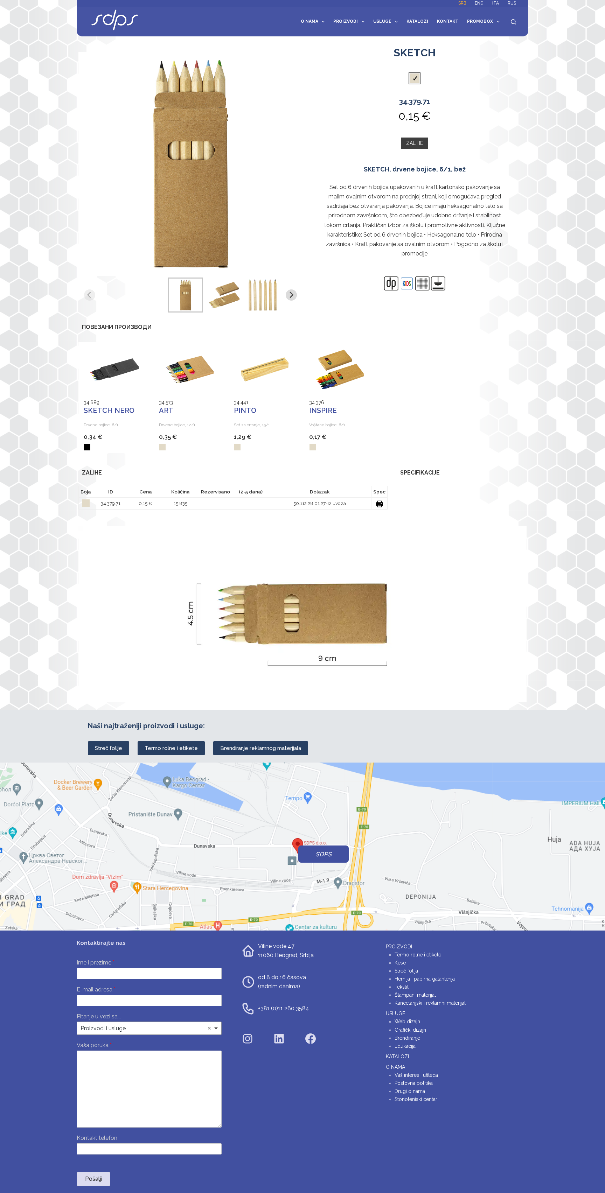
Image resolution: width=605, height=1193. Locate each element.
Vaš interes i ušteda (416, 1075)
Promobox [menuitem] (480, 21)
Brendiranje (407, 1038)
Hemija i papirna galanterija (425, 979)
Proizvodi (345, 21)
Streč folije (108, 748)
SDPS (323, 854)
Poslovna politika (414, 1083)
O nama (309, 21)
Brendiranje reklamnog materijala (260, 748)
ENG (479, 3)
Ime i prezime (95, 962)
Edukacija (405, 1046)
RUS (512, 3)
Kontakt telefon (97, 1138)
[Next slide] (291, 295)
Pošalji (93, 1179)
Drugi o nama (410, 1091)
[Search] (513, 21)
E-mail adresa (96, 989)
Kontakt (447, 21)
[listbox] (149, 1028)
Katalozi (417, 21)
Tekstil (402, 987)
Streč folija (406, 971)
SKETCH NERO (109, 410)
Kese (400, 963)
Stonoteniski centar (416, 1099)
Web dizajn (407, 1021)
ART (166, 410)
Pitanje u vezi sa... (99, 1016)
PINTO (245, 410)
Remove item (209, 1028)
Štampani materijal (415, 995)
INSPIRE (323, 410)
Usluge (382, 21)
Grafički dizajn (410, 1030)
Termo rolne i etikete (171, 748)
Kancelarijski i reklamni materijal (430, 1003)
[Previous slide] (89, 295)
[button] (185, 295)
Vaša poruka (94, 1045)
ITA (495, 3)
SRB (462, 3)
